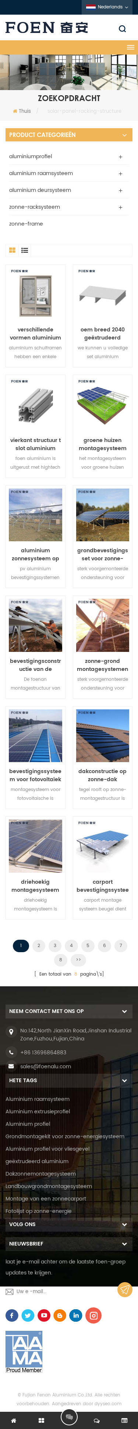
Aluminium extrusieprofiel (38, 1111)
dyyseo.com (108, 1403)
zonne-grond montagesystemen (102, 665)
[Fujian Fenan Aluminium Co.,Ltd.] (69, 27)
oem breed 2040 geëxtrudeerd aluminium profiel (103, 334)
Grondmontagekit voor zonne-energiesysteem (65, 1136)
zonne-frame (26, 224)
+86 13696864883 (43, 1052)
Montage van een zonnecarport (46, 1199)
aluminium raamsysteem (41, 173)
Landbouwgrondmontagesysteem (49, 1186)
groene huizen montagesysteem (103, 445)
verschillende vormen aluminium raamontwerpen (35, 334)
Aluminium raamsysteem (38, 1099)
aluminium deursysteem (40, 190)
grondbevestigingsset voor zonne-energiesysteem (102, 555)
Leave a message (69, 1416)
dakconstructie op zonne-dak (102, 776)
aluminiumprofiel (30, 156)
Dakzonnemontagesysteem (41, 1174)
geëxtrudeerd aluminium (37, 1161)
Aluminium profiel (28, 1124)
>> (78, 960)
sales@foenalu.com (45, 1066)
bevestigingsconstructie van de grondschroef (35, 665)
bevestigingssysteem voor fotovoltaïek (35, 776)
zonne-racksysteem (34, 207)
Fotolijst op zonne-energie (39, 1211)
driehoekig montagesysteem (35, 886)
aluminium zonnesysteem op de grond (35, 555)
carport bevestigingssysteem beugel (103, 886)
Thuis (25, 111)
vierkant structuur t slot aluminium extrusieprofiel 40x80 (35, 445)
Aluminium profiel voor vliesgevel (47, 1149)
